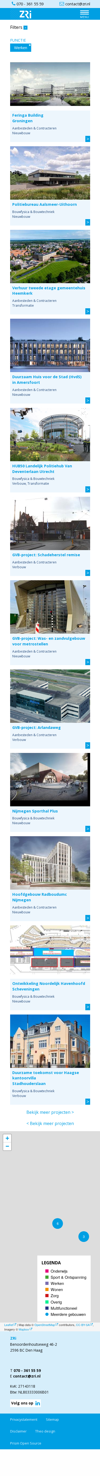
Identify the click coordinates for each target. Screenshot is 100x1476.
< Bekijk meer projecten (50, 1123)
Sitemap (52, 1419)
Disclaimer (18, 1431)
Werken (20, 47)
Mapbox (24, 1329)
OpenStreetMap (44, 1325)
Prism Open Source (25, 1443)
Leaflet (8, 1325)
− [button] (7, 1146)
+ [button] (7, 1138)
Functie (18, 40)
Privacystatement (23, 1419)
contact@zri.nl (27, 1376)
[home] (23, 14)
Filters (18, 27)
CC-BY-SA (83, 1325)
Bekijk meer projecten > (50, 1112)
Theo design (45, 1431)
